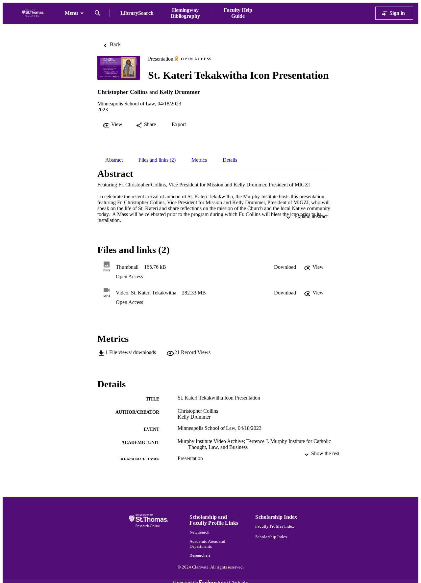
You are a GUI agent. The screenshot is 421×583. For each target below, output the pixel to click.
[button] (285, 267)
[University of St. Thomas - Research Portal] (34, 13)
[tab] (114, 160)
